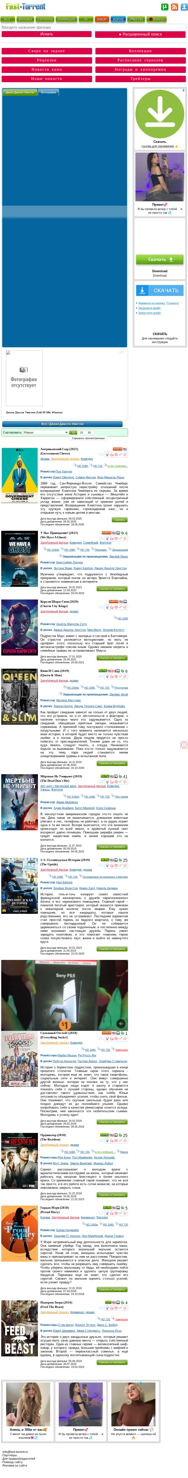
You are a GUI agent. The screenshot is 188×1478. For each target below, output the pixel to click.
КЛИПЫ (159, 19)
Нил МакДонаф (92, 1236)
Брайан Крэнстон (66, 888)
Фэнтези (105, 542)
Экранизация (120, 549)
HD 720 (97, 465)
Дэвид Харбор (83, 568)
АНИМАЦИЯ (66, 19)
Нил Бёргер (64, 882)
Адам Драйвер (64, 808)
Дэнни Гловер (114, 1236)
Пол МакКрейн (82, 1157)
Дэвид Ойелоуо (63, 477)
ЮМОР (102, 19)
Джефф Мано (118, 556)
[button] (73, 432)
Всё (44, 424)
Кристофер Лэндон (69, 562)
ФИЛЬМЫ (25, 19)
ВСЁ (7, 19)
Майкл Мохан (67, 1055)
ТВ (86, 19)
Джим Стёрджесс (88, 1331)
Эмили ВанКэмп (81, 1163)
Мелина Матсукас (68, 700)
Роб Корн (64, 1157)
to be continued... (118, 465)
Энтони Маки (63, 568)
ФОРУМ (118, 19)
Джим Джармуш (67, 802)
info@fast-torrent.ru (15, 1452)
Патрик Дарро (87, 1061)
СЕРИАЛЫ (45, 19)
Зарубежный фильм (54, 542)
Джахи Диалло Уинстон (110, 568)
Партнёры (9, 1455)
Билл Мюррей (84, 808)
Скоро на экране (46, 51)
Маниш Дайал (103, 1163)
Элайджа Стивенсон (113, 1061)
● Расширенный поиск (140, 34)
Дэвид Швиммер (64, 1331)
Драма (44, 459)
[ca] (114, 671)
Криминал (88, 1217)
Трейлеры (140, 79)
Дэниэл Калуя (63, 706)
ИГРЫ (138, 19)
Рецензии (47, 60)
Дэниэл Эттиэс (85, 1325)
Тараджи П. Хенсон (67, 1236)
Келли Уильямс (104, 1157)
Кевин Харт (87, 888)
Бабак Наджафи (67, 1230)
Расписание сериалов (141, 60)
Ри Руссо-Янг (87, 1055)
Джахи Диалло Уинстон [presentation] (20, 92)
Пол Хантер (64, 471)
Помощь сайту (12, 1462)
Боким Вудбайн (114, 706)
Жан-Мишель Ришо (110, 477)
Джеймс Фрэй (118, 694)
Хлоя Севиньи (106, 808)
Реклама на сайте (14, 1465)
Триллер (102, 1217)
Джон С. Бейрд (107, 1325)
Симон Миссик (86, 477)
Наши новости (46, 79)
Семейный (90, 542)
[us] (125, 450)
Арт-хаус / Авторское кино (58, 786)
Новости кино (47, 69)
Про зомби (121, 796)
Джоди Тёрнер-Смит (88, 706)
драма (74, 611)
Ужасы (45, 789)
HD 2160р (53, 549)
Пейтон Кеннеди (64, 1061)
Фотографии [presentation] (48, 92)
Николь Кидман (107, 888)
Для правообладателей (18, 1458)
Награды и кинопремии (140, 69)
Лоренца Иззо (112, 1331)
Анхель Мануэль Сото (71, 624)
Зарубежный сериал (65, 459)
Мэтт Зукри (60, 1163)
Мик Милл (94, 630)
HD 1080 (82, 465)
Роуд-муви (121, 687)
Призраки (100, 549)
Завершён (121, 1049)
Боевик (45, 1217)
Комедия (87, 459)
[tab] (20, 92)
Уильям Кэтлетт (114, 630)
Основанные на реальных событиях (105, 876)
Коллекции (140, 51)
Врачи (124, 1151)
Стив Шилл (65, 1325)
